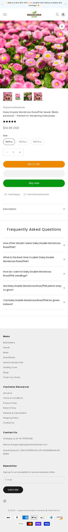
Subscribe (13, 489)
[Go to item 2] (17, 96)
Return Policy (9, 407)
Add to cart (34, 164)
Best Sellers (9, 342)
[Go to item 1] (7, 96)
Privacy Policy (10, 403)
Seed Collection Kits (13, 362)
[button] (9, 121)
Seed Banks (9, 357)
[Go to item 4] (38, 96)
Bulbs (6, 352)
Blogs (6, 372)
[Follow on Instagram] (4, 501)
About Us (7, 393)
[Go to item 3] (27, 96)
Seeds (6, 347)
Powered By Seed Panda (48, 510)
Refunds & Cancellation (15, 412)
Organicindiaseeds (14, 107)
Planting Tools (10, 367)
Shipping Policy (10, 417)
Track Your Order (11, 377)
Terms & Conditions (13, 397)
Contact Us (8, 422)
